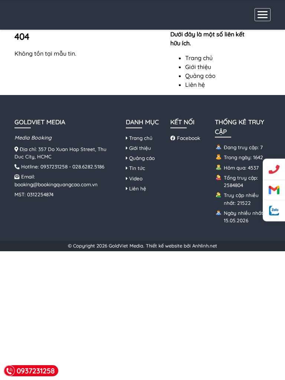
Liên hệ (195, 84)
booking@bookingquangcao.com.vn (56, 184)
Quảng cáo (200, 75)
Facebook (188, 138)
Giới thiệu (198, 67)
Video (135, 178)
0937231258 (54, 166)
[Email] (274, 190)
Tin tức (136, 168)
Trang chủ (199, 58)
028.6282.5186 (88, 166)
